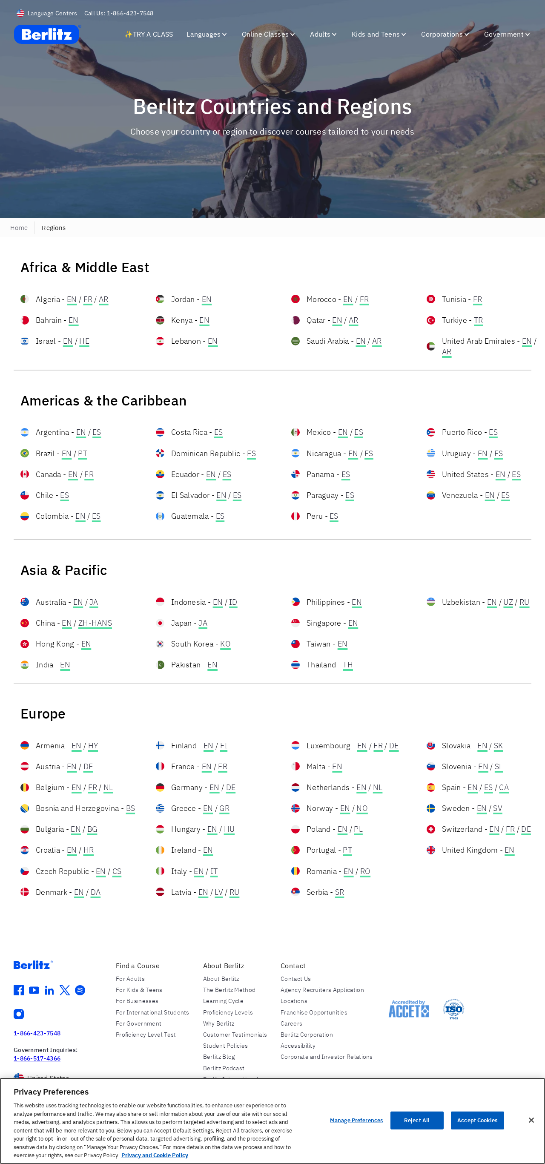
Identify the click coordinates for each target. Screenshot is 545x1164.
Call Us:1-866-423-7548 (119, 13)
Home (19, 228)
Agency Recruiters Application (322, 990)
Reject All (417, 1120)
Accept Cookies (477, 1120)
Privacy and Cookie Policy (154, 1155)
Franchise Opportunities (314, 1012)
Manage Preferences (356, 1120)
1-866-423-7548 (37, 1033)
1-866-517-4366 (37, 1058)
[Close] (531, 1120)
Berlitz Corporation (307, 1034)
